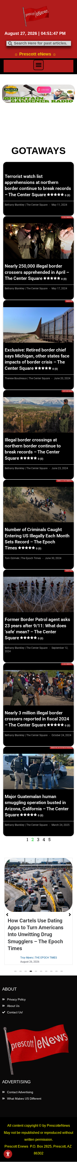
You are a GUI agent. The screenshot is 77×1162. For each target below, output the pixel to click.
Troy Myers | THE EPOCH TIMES (38, 957)
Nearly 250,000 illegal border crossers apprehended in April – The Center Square (37, 272)
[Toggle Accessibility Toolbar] (8, 1154)
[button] (38, 65)
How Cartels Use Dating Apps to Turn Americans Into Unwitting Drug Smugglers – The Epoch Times (35, 934)
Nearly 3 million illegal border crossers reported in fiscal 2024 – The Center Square (37, 719)
